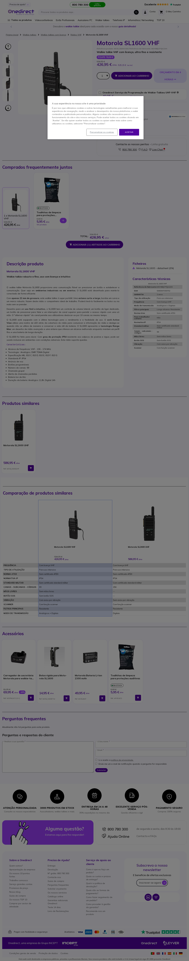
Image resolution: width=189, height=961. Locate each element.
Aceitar (129, 132)
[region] (96, 117)
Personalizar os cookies (102, 132)
